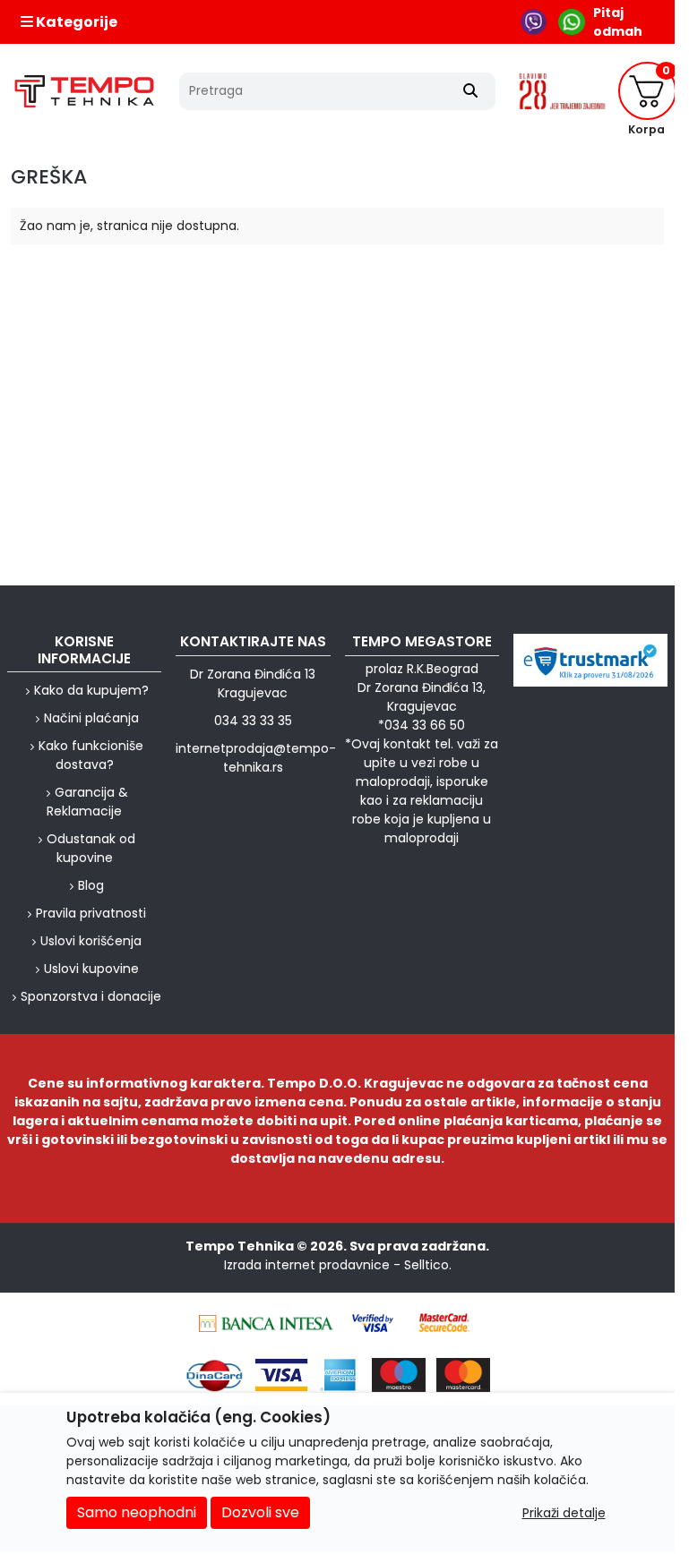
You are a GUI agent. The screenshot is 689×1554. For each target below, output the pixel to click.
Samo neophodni (136, 1512)
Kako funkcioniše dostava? (91, 755)
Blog (91, 885)
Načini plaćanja (91, 718)
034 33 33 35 (253, 721)
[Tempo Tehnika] (84, 91)
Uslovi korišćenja (91, 941)
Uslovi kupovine (91, 969)
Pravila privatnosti (91, 913)
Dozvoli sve (260, 1512)
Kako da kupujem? (91, 690)
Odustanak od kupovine (91, 848)
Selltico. (428, 1265)
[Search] (470, 91)
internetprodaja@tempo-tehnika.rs (256, 757)
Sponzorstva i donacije (91, 996)
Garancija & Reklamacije (87, 801)
